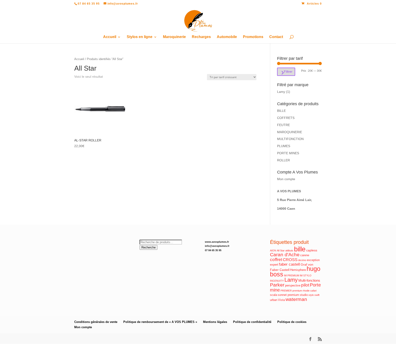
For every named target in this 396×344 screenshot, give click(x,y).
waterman (296, 299)
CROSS (290, 259)
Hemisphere (298, 270)
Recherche (148, 247)
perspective (292, 285)
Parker (277, 285)
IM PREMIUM (291, 275)
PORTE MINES (288, 153)
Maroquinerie (174, 37)
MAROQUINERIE (289, 132)
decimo (302, 260)
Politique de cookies (291, 322)
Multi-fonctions (309, 280)
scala (273, 295)
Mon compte (286, 179)
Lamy (281, 92)
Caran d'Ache (285, 254)
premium (297, 290)
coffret (276, 259)
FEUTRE (283, 125)
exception (313, 260)
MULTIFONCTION (290, 139)
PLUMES (283, 146)
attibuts (289, 250)
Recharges (201, 37)
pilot (305, 285)
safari (313, 290)
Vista (281, 300)
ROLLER (283, 160)
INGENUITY (277, 280)
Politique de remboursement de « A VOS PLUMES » (160, 322)
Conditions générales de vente (95, 322)
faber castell (289, 264)
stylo (311, 295)
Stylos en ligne (139, 37)
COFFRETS (285, 118)
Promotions (253, 37)
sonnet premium (288, 295)
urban (273, 300)
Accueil (109, 37)
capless (311, 250)
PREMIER (286, 290)
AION (273, 250)
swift (316, 295)
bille (299, 249)
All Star (281, 250)
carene (304, 255)
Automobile (227, 37)
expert (274, 264)
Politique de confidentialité (252, 322)
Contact (276, 37)
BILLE (281, 111)
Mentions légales (215, 322)
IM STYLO (305, 275)
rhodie (306, 290)
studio (304, 295)
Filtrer (288, 71)
